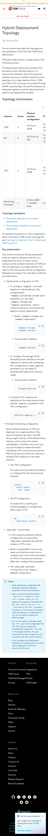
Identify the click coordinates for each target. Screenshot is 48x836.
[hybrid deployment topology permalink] (21, 33)
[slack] (35, 797)
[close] (43, 816)
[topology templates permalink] (27, 213)
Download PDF (12, 41)
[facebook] (29, 797)
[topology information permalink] (34, 99)
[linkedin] (24, 797)
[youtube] (26, 802)
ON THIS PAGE (22, 16)
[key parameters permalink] (22, 249)
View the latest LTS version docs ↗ (24, 6)
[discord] (21, 802)
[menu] (4, 8)
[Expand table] (43, 107)
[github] (13, 797)
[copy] (43, 326)
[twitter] (18, 797)
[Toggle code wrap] (39, 326)
